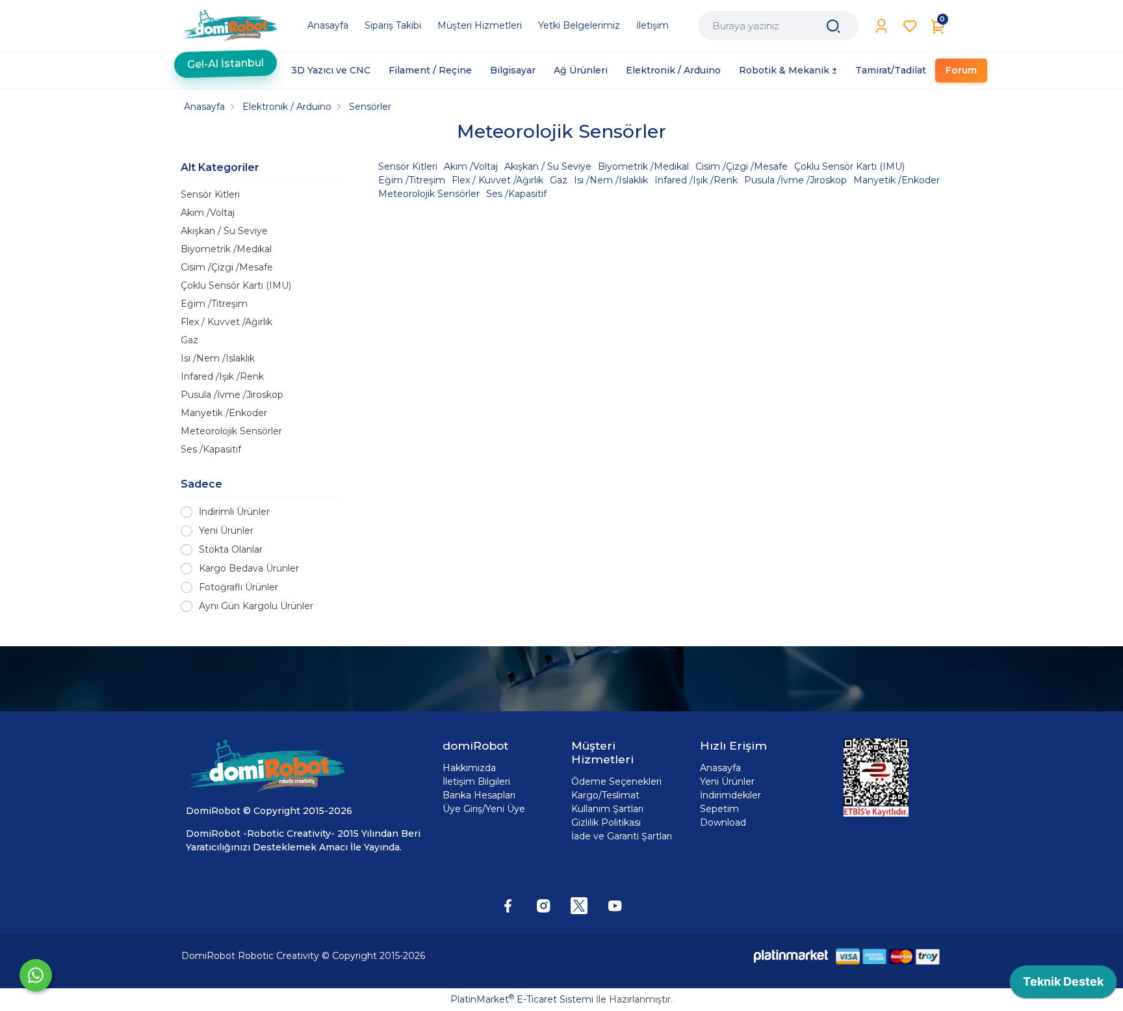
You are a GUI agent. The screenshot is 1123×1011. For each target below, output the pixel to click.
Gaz (189, 340)
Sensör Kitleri (210, 194)
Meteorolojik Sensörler (231, 431)
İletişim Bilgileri (476, 781)
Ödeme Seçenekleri (616, 781)
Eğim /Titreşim (214, 303)
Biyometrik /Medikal (226, 249)
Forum (961, 70)
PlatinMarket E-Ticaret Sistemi (521, 999)
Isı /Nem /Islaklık (218, 358)
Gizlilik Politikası (606, 822)
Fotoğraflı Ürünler (238, 587)
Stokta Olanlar (231, 549)
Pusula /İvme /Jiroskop (232, 394)
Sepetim (719, 809)
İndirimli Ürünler (234, 512)
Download (723, 822)
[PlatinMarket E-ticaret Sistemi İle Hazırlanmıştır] (791, 956)
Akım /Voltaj (208, 212)
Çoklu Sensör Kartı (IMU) (236, 285)
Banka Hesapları (479, 795)
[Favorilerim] (910, 26)
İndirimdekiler (730, 795)
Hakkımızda (469, 768)
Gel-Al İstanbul (225, 65)
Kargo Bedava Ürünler (249, 568)
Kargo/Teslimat (605, 795)
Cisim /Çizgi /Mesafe (227, 267)
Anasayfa (720, 768)
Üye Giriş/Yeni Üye (484, 809)
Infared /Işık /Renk (222, 376)
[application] (1063, 985)
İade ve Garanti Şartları (621, 836)
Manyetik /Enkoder (224, 413)
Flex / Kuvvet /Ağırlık (226, 322)
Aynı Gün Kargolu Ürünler (256, 606)
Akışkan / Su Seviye (224, 231)
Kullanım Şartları (607, 809)
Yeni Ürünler (226, 530)
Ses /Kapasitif (211, 449)
